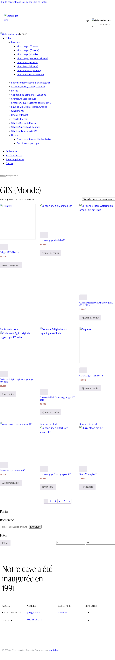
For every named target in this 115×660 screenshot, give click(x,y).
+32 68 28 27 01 (35, 619)
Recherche (35, 526)
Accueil (3, 175)
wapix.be (53, 650)
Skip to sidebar (24, 2)
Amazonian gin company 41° (12, 470)
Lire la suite (8, 394)
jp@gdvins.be (34, 612)
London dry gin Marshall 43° (52, 240)
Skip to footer (40, 2)
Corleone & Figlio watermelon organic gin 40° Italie (96, 303)
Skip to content (8, 2)
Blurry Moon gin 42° (88, 474)
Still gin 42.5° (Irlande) (9, 252)
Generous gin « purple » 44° (91, 375)
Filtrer (5, 543)
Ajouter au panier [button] (10, 265)
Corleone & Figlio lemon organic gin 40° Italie (57, 398)
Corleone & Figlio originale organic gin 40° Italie (16, 380)
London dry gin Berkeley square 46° (55, 474)
